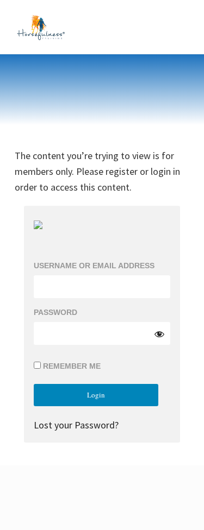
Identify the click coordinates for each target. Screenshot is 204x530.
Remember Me (71, 366)
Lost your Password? (76, 425)
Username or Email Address (94, 265)
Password (55, 312)
